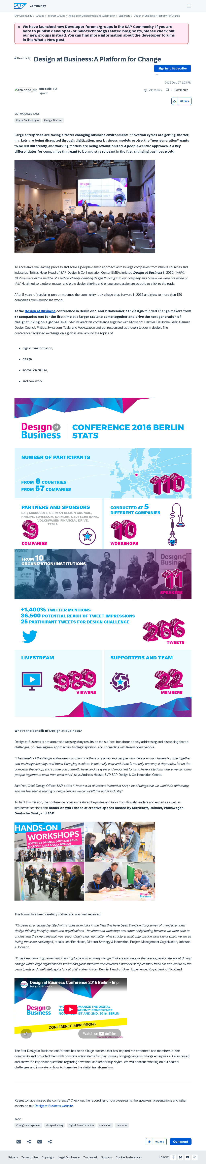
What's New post (49, 40)
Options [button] (156, 75)
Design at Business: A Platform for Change (97, 59)
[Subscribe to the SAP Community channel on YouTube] (187, 1157)
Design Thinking (53, 120)
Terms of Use (29, 1157)
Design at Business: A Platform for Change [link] (157, 16)
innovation (105, 1125)
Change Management (28, 1125)
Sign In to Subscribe (172, 68)
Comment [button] (180, 1141)
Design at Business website (53, 1106)
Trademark (90, 1157)
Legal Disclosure (69, 1157)
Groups (40, 16)
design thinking (54, 1125)
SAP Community (23, 16)
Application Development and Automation (92, 16)
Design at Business (40, 311)
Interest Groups (56, 16)
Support (106, 1157)
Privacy (13, 1157)
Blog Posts (124, 16)
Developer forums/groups (89, 27)
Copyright (48, 1157)
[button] (175, 101)
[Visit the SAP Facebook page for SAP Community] (173, 1157)
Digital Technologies (27, 120)
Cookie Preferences (129, 1157)
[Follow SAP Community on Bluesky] (180, 1157)
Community (38, 5)
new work (122, 1125)
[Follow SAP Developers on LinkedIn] (195, 1157)
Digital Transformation (81, 1125)
